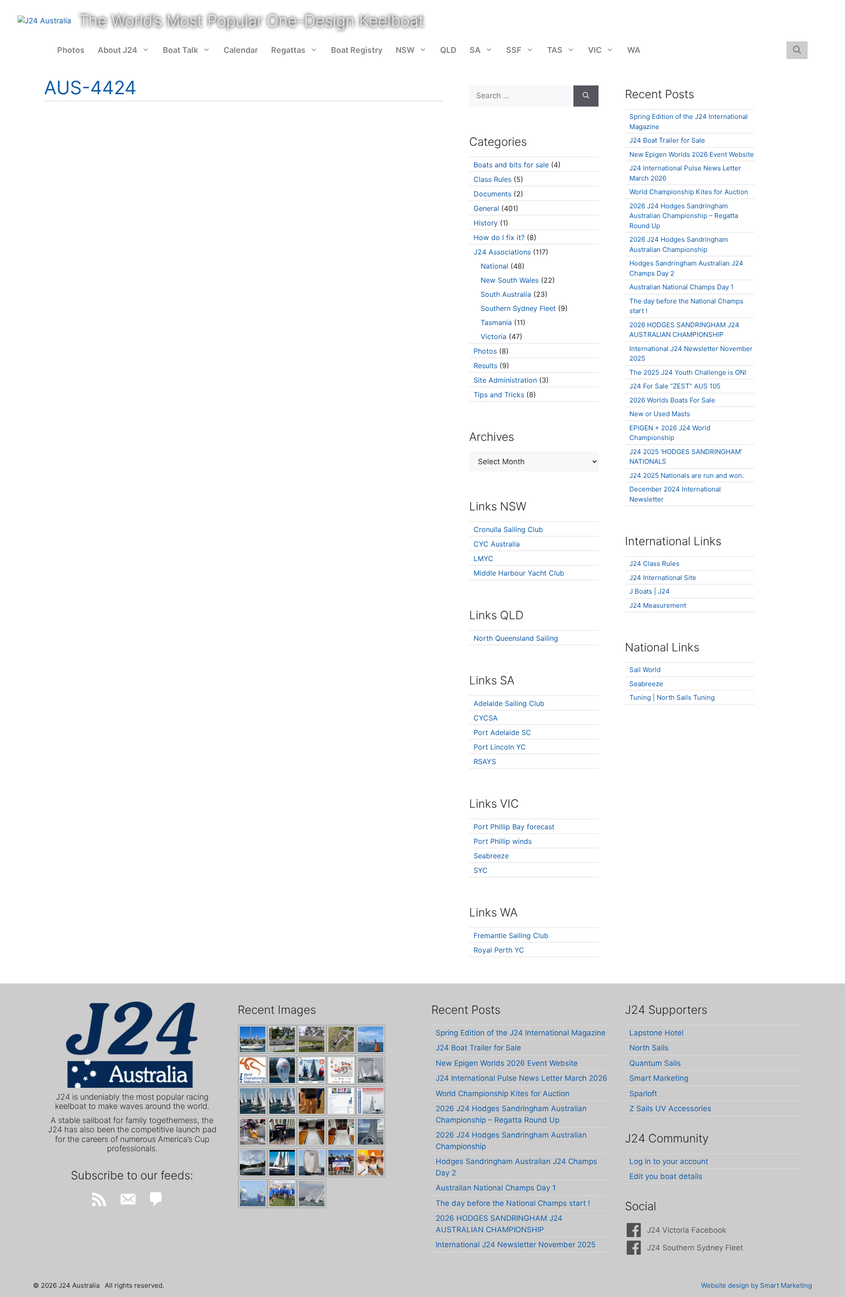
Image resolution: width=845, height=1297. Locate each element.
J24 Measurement (657, 605)
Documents (492, 193)
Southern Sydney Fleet (518, 308)
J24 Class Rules (654, 563)
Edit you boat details (665, 1176)
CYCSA (486, 717)
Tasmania (496, 322)
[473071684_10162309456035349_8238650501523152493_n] (252, 1193)
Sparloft (643, 1093)
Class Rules (492, 179)
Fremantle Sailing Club (511, 935)
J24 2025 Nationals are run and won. (686, 475)
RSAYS (485, 761)
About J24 (117, 50)
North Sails (649, 1047)
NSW (405, 50)
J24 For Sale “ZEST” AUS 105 (674, 386)
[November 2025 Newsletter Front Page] (370, 1101)
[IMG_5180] (282, 1131)
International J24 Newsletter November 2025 (515, 1244)
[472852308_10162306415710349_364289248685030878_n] (311, 1193)
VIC (595, 50)
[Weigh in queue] (311, 1101)
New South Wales (510, 280)
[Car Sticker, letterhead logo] (252, 1070)
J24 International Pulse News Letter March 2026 (521, 1078)
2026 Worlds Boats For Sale (672, 400)
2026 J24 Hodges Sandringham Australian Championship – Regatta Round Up (683, 216)
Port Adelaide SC (502, 732)
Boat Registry (356, 50)
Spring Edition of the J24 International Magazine (521, 1032)
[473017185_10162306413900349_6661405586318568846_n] (282, 1193)
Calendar (241, 50)
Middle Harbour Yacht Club (519, 573)
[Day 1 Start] (252, 1101)
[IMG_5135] (311, 1131)
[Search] (586, 96)
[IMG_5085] (370, 1131)
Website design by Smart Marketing (756, 1285)
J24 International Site (662, 577)
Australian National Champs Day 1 (681, 287)
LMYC (483, 558)
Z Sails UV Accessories (670, 1108)
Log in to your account (668, 1161)
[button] (797, 50)
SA (475, 50)
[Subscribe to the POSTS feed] (99, 1199)
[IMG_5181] (252, 1131)
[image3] (282, 1039)
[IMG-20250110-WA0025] (370, 1162)
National (494, 266)
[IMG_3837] (311, 1070)
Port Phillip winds (503, 841)
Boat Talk (180, 50)
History (486, 222)
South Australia (506, 294)
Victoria (494, 336)
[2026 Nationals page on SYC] (341, 1101)
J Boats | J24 (649, 591)
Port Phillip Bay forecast (514, 826)
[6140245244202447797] (341, 1070)
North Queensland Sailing (516, 638)
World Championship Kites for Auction (688, 192)
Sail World (645, 669)
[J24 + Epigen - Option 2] (341, 1162)
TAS (554, 50)
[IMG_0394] (341, 1039)
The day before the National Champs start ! (513, 1203)
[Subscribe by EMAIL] (127, 1199)
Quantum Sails (655, 1063)
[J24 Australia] (44, 20)
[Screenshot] (370, 1070)
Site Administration (505, 380)
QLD (448, 50)
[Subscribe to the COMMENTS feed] (156, 1199)
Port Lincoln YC (500, 747)
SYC (481, 870)
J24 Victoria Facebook (686, 1230)
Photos (70, 50)
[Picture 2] (282, 1162)
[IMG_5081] (252, 1162)
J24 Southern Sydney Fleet (695, 1247)
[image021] (311, 1039)
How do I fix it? (499, 237)
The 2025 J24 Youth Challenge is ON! (687, 372)
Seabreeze (491, 855)
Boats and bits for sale (511, 164)
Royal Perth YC (499, 950)
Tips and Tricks (499, 394)
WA (633, 50)
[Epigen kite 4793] (282, 1070)
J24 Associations (502, 252)
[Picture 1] (311, 1162)
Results (485, 365)
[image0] (252, 1039)
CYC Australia (497, 543)
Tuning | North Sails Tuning (672, 697)
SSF (514, 50)
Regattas (288, 50)
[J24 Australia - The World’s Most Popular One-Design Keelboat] (370, 1039)
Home (44, 50)
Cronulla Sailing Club (508, 529)
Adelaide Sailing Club (509, 703)
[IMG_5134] (341, 1131)
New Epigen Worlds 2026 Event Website (691, 154)
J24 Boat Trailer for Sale (667, 140)
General (486, 208)
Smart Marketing (658, 1078)
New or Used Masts (659, 414)
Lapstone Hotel (656, 1032)
